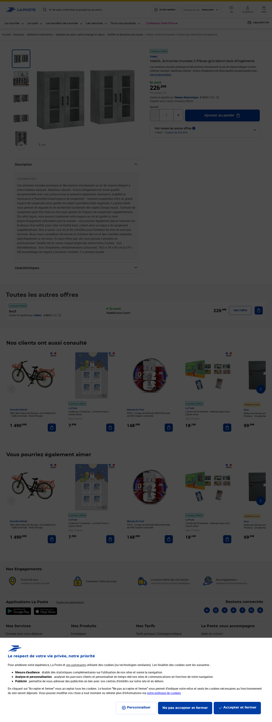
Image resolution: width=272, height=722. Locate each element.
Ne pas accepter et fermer (185, 708)
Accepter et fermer (239, 707)
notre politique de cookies (164, 693)
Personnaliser (139, 707)
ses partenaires (76, 665)
